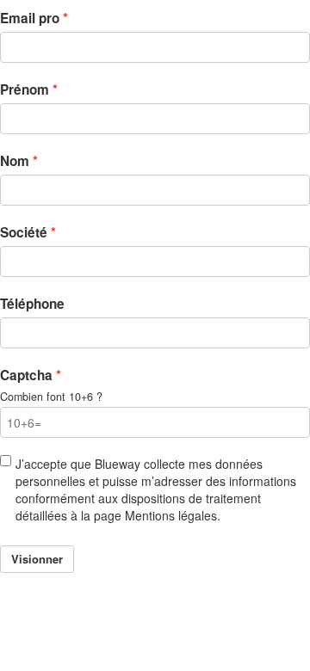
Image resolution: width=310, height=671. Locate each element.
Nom (14, 160)
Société (23, 232)
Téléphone (32, 303)
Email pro (29, 18)
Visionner (37, 559)
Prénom (24, 89)
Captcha (26, 375)
